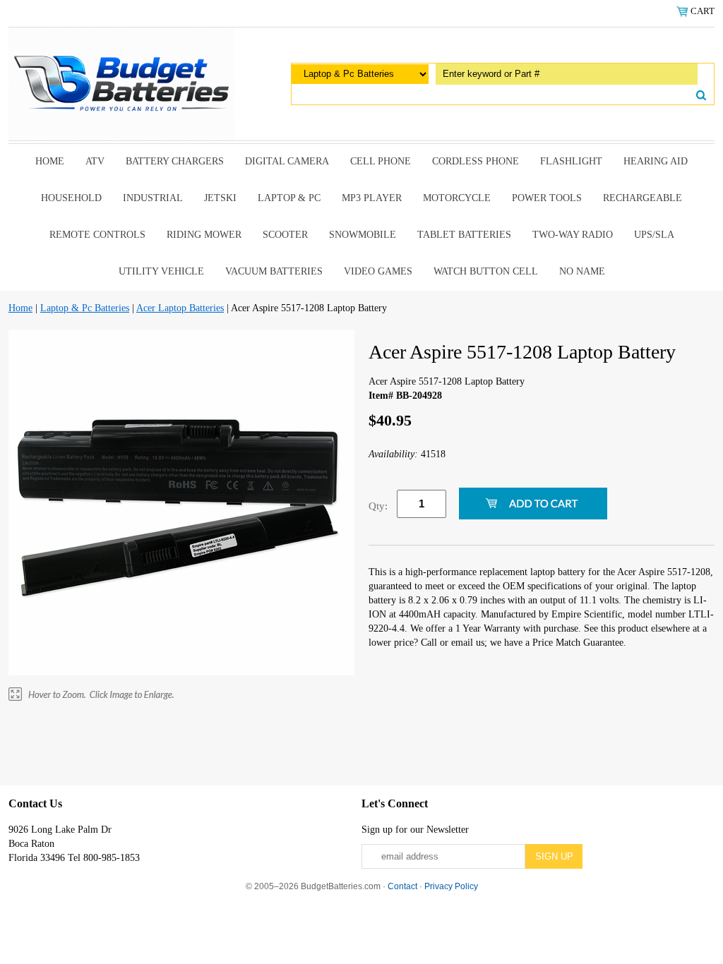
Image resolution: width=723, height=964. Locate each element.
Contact (402, 886)
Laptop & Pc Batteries (84, 308)
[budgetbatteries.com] (121, 83)
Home (49, 161)
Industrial (153, 198)
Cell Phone (380, 161)
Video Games (378, 271)
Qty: (378, 506)
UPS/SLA (654, 234)
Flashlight (571, 161)
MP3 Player (372, 198)
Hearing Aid (655, 161)
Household (71, 198)
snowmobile (362, 234)
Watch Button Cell (486, 271)
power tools (547, 198)
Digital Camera (287, 161)
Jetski (220, 198)
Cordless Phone (475, 161)
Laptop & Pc (289, 198)
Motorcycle (457, 198)
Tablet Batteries (464, 234)
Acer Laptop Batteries (180, 308)
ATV (94, 161)
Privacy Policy (451, 886)
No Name (582, 271)
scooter (285, 234)
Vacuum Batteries (274, 271)
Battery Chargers (175, 161)
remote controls (97, 234)
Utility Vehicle (161, 271)
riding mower (204, 234)
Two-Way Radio (572, 234)
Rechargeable (642, 198)
